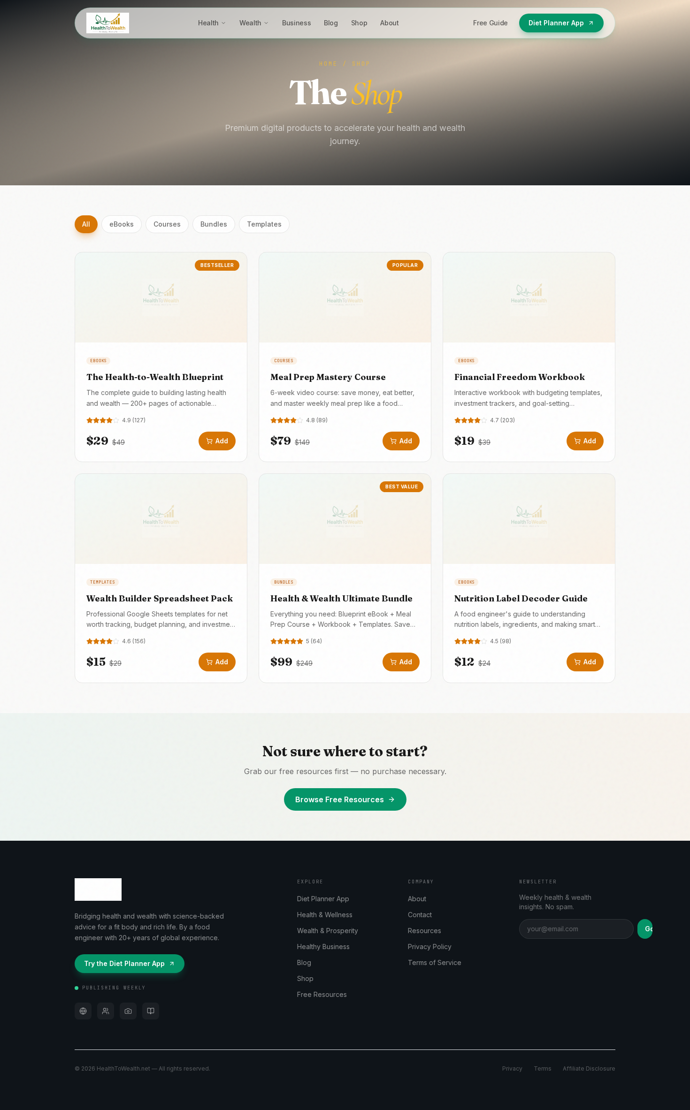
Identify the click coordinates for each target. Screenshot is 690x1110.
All (86, 224)
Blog (331, 23)
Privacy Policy (430, 946)
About (389, 23)
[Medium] (150, 1011)
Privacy (512, 1068)
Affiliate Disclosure (589, 1068)
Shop (359, 23)
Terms (543, 1068)
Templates (264, 224)
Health (208, 23)
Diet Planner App (556, 23)
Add (221, 441)
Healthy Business (323, 946)
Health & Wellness (325, 915)
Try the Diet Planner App (124, 963)
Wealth (250, 23)
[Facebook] (105, 1011)
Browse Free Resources (339, 799)
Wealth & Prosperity (327, 931)
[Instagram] (128, 1011)
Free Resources (322, 994)
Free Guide (490, 23)
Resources (424, 931)
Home (328, 64)
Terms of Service (434, 962)
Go (648, 929)
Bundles (213, 224)
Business (296, 23)
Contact (420, 915)
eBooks (121, 224)
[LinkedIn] (83, 1011)
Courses (167, 224)
